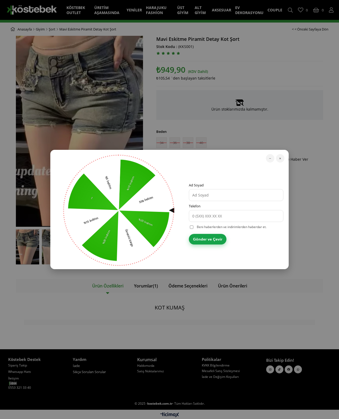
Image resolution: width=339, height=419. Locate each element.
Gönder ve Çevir (207, 239)
